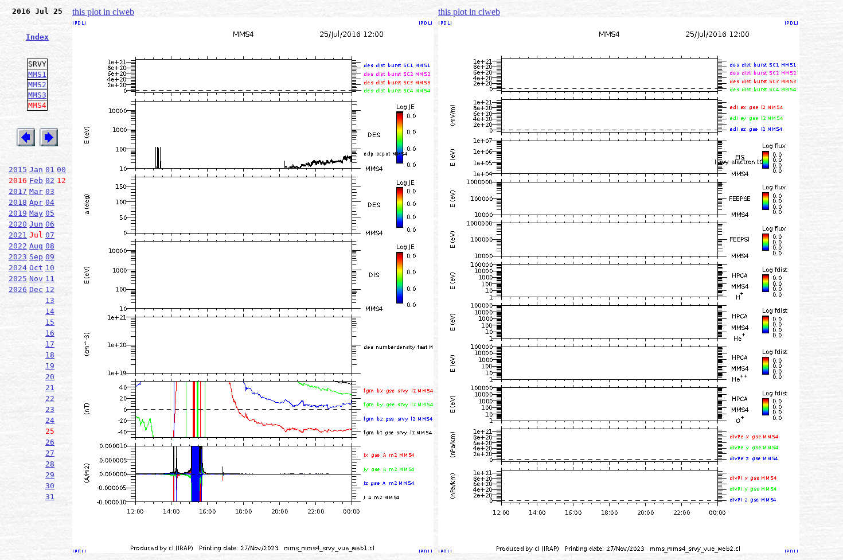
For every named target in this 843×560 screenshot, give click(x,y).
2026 (18, 289)
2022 (18, 246)
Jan (36, 169)
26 (49, 442)
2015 (18, 169)
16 (49, 333)
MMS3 (37, 95)
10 (49, 267)
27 (49, 453)
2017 (18, 191)
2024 (18, 267)
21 (49, 387)
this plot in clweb (103, 12)
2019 (18, 213)
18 (49, 355)
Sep (36, 256)
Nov (36, 278)
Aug (36, 246)
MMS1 (37, 74)
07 (49, 235)
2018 (18, 202)
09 (49, 256)
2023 (18, 256)
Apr (36, 202)
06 (49, 224)
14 (49, 311)
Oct (36, 267)
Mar (36, 191)
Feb (36, 180)
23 (49, 409)
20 (49, 376)
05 (49, 213)
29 (49, 474)
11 (49, 278)
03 (49, 191)
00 (61, 169)
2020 (18, 224)
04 (49, 202)
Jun (36, 224)
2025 (18, 278)
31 (49, 496)
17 (49, 344)
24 (49, 420)
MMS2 (37, 84)
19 (49, 365)
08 (49, 246)
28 (49, 464)
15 (49, 322)
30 (49, 485)
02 (49, 180)
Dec (36, 289)
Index (37, 37)
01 (49, 169)
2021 (18, 235)
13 (49, 300)
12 (49, 289)
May (36, 213)
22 (49, 398)
